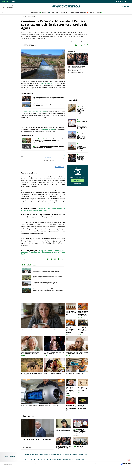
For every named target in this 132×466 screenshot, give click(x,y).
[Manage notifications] (129, 460)
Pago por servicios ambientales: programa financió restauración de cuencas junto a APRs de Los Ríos (43, 252)
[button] (125, 6)
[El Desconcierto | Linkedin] (125, 1)
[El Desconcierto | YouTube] (123, 1)
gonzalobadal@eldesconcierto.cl (7, 464)
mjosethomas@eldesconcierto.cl (96, 463)
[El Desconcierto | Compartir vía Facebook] (76, 45)
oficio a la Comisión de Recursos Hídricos (35, 112)
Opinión (92, 12)
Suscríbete (77, 180)
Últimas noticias (29, 454)
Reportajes (74, 12)
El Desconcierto (24, 16)
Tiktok (44, 459)
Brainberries (48, 157)
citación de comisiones (48, 129)
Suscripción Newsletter (66, 459)
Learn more (58, 166)
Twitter (29, 459)
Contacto (83, 459)
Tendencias (55, 12)
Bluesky (50, 459)
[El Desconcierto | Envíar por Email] (84, 45)
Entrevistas (83, 12)
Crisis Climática (12, 1)
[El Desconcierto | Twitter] (118, 1)
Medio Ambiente (32, 16)
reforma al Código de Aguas (48, 83)
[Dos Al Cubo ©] (126, 464)
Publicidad (78, 459)
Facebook (26, 459)
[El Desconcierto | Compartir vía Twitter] (79, 45)
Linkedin (38, 459)
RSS (73, 459)
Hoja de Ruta (64, 12)
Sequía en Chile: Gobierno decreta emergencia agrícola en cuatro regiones (43, 209)
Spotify (41, 459)
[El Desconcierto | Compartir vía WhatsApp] (81, 45)
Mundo (99, 12)
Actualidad (45, 12)
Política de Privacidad (56, 459)
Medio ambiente (35, 12)
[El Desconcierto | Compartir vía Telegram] (87, 45)
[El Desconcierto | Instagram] (120, 1)
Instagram (32, 459)
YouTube (35, 459)
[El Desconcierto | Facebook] (116, 1)
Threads (47, 459)
